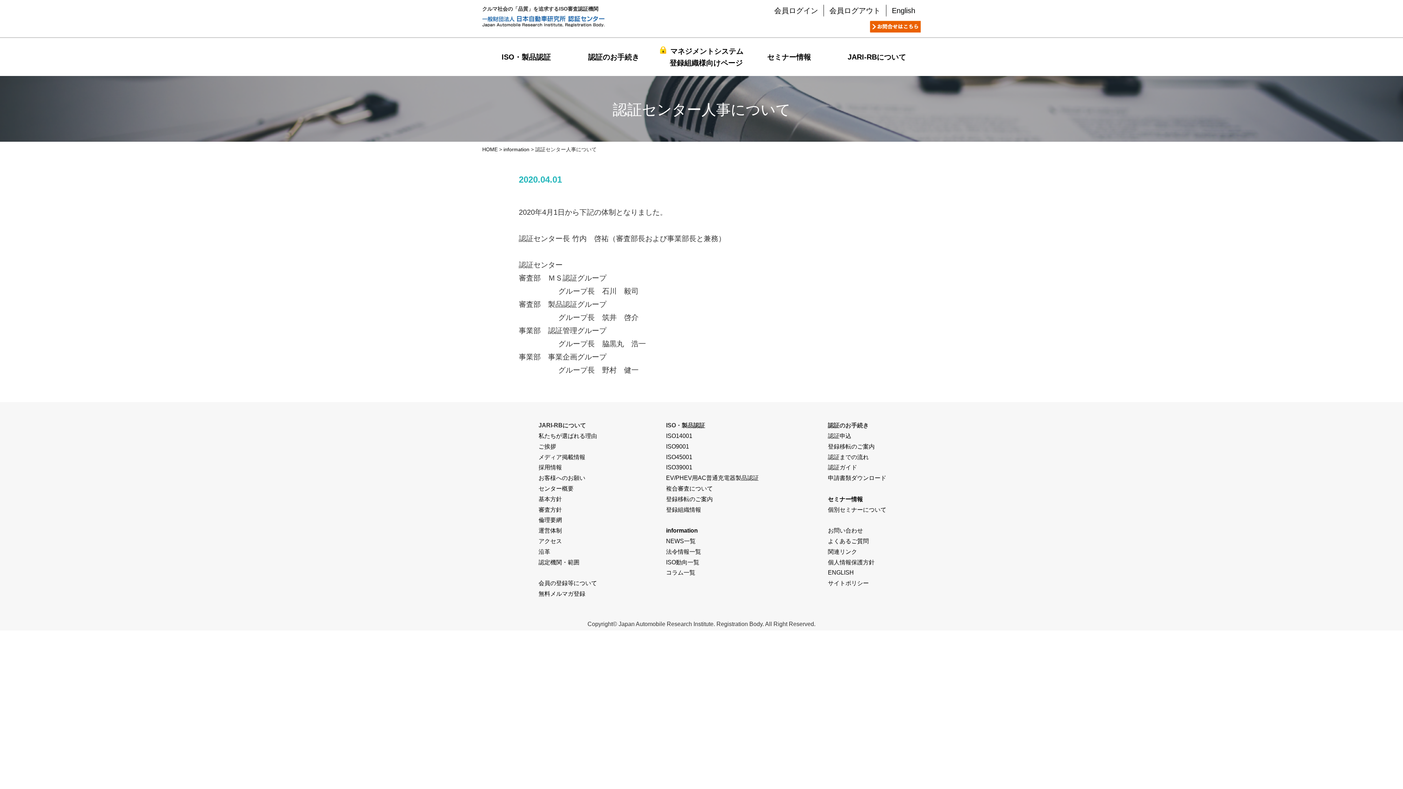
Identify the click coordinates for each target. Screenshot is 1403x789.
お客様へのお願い (562, 478)
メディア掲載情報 (562, 457)
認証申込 (839, 436)
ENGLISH (841, 572)
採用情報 (550, 467)
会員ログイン (796, 11)
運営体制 (550, 530)
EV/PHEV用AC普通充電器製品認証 (712, 478)
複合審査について (689, 488)
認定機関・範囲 (559, 562)
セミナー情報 (789, 57)
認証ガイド (842, 467)
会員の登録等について (568, 583)
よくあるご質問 (848, 541)
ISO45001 (679, 457)
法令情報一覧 (683, 552)
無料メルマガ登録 (562, 594)
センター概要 (556, 488)
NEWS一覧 (681, 541)
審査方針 (550, 510)
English (903, 11)
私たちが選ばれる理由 (568, 436)
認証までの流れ (848, 457)
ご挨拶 (547, 446)
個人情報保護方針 (851, 562)
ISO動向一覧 (682, 562)
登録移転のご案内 (689, 499)
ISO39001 (679, 467)
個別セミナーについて (857, 510)
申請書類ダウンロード (857, 478)
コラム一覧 (680, 572)
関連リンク (842, 552)
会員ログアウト (855, 11)
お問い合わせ (845, 530)
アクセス (550, 541)
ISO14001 (679, 436)
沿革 (544, 552)
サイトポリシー (848, 583)
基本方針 (550, 499)
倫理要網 (550, 520)
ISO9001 (677, 446)
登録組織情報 (683, 510)
